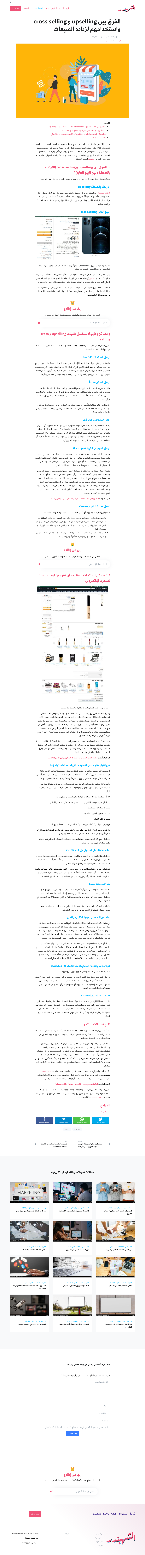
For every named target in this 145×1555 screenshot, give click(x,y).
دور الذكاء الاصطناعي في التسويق (77, 1249)
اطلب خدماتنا (99, 1546)
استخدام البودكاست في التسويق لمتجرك (32, 1324)
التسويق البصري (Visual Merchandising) (74, 1211)
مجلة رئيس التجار (53, 8)
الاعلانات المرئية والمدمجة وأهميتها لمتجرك (74, 1324)
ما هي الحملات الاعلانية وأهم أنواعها (33, 1249)
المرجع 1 (103, 1112)
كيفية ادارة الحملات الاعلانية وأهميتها (119, 1249)
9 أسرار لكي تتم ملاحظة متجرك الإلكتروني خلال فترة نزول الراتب (74, 498)
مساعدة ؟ (68, 1534)
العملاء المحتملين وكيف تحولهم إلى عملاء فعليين (118, 1212)
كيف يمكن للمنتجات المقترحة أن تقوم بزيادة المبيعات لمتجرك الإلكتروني (78, 134)
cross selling (77, 1129)
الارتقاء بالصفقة (104, 193)
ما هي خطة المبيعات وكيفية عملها (120, 1285)
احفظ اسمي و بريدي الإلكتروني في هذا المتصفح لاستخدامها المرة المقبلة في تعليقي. (76, 1427)
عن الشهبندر (27, 8)
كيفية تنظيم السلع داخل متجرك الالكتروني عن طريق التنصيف (73, 758)
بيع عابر (92, 278)
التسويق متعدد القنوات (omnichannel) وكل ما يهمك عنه (29, 1287)
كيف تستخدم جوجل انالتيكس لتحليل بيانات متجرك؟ (76, 1084)
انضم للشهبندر (99, 1542)
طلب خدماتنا (15, 8)
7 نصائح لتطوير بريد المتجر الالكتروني (76, 1285)
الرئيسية (66, 8)
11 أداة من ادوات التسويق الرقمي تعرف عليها (31, 1211)
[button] (11, 2)
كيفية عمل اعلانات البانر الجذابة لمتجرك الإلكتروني (118, 1326)
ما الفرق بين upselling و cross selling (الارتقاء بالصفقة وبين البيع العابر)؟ (77, 126)
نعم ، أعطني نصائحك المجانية (38, 323)
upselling (67, 1129)
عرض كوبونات (46, 1071)
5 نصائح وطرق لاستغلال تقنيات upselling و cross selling (83, 130)
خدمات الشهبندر (97, 1097)
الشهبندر (91, 159)
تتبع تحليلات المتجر (98, 138)
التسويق (109, 41)
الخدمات (39, 8)
